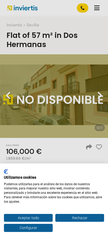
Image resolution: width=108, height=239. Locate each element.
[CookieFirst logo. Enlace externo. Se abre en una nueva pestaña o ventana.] (6, 171)
